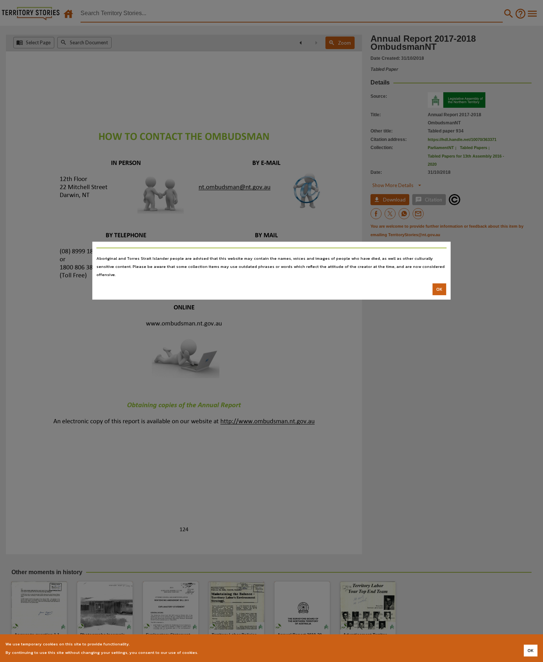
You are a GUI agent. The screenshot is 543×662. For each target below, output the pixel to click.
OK (439, 289)
